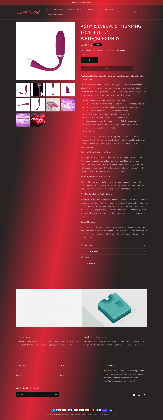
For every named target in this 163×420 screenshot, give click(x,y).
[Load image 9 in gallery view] (23, 120)
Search (18, 371)
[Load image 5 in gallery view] (23, 105)
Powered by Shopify (62, 414)
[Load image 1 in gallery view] (23, 90)
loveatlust (53, 414)
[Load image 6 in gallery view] (38, 105)
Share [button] (86, 271)
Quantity (84, 55)
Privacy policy (75, 414)
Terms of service (87, 414)
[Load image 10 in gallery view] (38, 120)
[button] (59, 9)
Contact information (101, 414)
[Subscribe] (56, 394)
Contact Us (20, 375)
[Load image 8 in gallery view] (68, 105)
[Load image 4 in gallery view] (68, 90)
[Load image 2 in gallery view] (38, 90)
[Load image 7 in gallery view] (53, 105)
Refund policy (114, 414)
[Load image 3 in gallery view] (53, 90)
